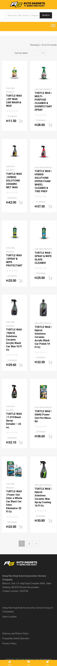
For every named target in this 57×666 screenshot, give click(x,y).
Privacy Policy (9, 643)
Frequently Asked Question (15, 638)
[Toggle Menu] (53, 26)
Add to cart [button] (20, 121)
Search (46, 15)
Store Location (9, 616)
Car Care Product (43, 89)
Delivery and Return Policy (15, 633)
